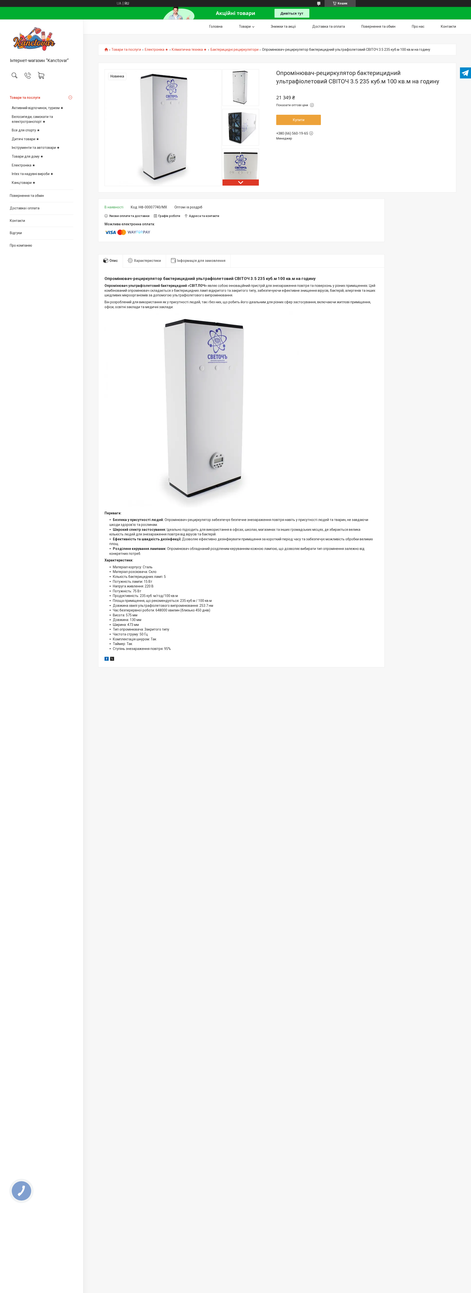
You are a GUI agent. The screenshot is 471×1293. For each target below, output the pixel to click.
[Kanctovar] (41, 39)
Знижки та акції (283, 26)
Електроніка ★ (23, 165)
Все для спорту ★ (26, 130)
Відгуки (16, 233)
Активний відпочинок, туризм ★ (38, 108)
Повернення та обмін (27, 196)
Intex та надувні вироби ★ (32, 174)
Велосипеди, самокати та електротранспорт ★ (32, 119)
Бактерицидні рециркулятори (234, 49)
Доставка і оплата (24, 208)
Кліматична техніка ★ (189, 49)
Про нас (418, 26)
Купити (298, 120)
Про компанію (21, 245)
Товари (245, 26)
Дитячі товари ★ (25, 139)
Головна (215, 26)
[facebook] (107, 659)
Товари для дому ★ (27, 156)
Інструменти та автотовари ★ (36, 148)
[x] (112, 659)
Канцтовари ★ (24, 183)
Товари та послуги (25, 98)
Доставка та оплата (328, 26)
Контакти (17, 221)
